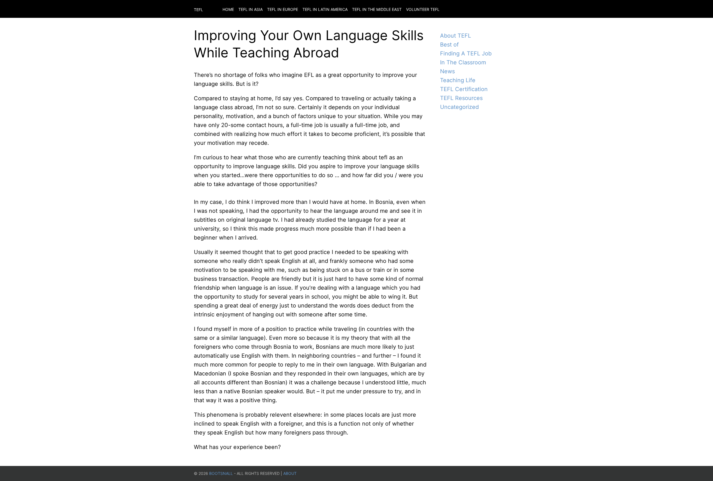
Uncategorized (459, 107)
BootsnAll (221, 473)
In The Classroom (463, 62)
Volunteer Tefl (422, 9)
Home (228, 9)
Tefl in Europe (282, 9)
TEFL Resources (461, 98)
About (290, 473)
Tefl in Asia (250, 9)
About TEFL (455, 35)
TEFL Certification (464, 89)
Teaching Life (457, 80)
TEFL (198, 9)
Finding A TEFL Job (466, 53)
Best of (449, 44)
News (447, 71)
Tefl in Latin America (325, 9)
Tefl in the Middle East (377, 9)
